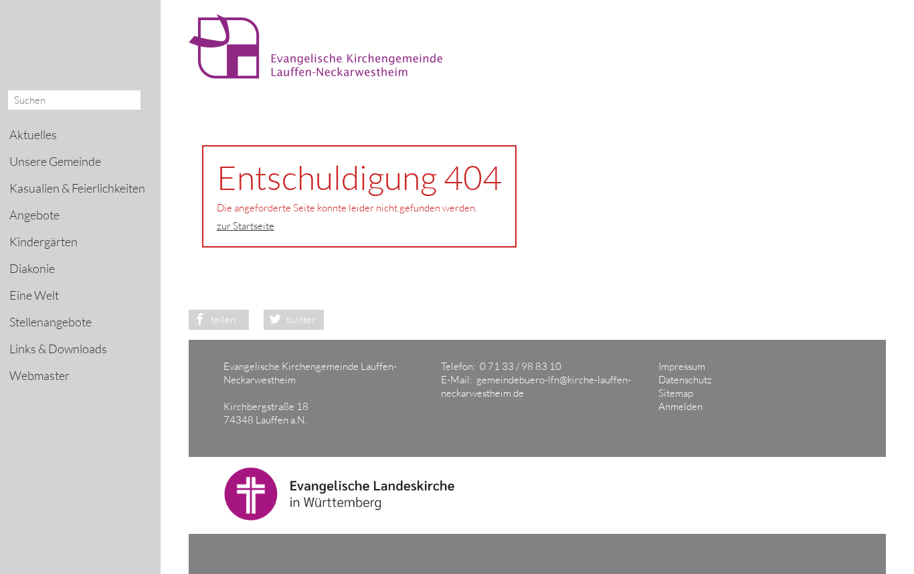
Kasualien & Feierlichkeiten (77, 188)
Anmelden (680, 406)
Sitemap (675, 393)
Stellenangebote (50, 321)
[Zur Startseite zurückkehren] (322, 20)
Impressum (681, 366)
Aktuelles (33, 134)
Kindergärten (43, 241)
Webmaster (39, 375)
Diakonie (32, 268)
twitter (301, 319)
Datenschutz (685, 379)
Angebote (34, 214)
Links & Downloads (58, 348)
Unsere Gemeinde (55, 161)
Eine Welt (34, 295)
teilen (223, 319)
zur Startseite (245, 225)
